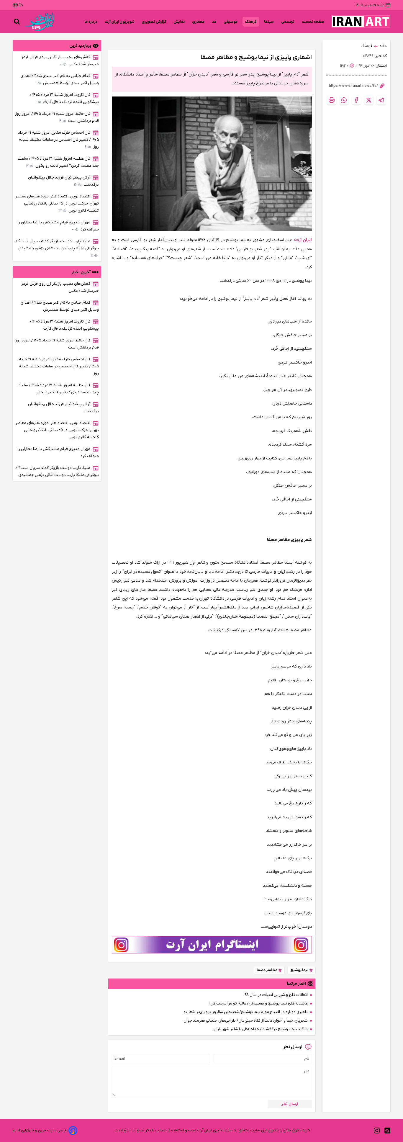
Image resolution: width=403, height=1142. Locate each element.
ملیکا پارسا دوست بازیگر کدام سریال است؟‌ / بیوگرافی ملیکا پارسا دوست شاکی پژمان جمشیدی (57, 248)
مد (214, 21)
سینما (269, 21)
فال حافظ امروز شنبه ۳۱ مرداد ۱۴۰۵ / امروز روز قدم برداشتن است (57, 117)
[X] (368, 100)
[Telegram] (381, 100)
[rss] (387, 1131)
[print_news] (331, 100)
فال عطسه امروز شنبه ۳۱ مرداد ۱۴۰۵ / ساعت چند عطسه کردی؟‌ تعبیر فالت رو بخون (58, 162)
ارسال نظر (289, 1104)
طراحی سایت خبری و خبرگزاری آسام (40, 1130)
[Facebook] (356, 100)
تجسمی (288, 21)
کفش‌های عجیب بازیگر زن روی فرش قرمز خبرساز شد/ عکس (60, 61)
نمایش (179, 21)
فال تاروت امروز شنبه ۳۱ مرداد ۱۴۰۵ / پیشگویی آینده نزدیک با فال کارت (64, 98)
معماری (198, 21)
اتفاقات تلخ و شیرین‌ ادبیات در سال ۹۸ (276, 994)
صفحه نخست (313, 21)
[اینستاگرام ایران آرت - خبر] (212, 944)
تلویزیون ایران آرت (120, 21)
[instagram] (377, 1131)
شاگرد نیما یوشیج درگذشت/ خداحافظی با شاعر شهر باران (261, 1029)
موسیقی (231, 21)
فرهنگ (251, 21)
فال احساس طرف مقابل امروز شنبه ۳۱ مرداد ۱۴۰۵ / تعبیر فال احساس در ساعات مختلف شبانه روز (58, 139)
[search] (17, 21)
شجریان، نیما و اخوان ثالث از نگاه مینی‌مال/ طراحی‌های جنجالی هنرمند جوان (246, 1020)
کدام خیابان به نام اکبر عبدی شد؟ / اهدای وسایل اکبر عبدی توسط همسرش (60, 79)
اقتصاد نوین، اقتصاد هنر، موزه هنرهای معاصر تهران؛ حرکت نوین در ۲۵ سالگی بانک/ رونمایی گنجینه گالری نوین (57, 203)
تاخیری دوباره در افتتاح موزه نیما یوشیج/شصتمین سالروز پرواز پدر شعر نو (246, 1012)
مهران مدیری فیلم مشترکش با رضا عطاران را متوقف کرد (58, 226)
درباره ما (91, 21)
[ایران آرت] (360, 21)
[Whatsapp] (344, 100)
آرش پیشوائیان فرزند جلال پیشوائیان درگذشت (63, 181)
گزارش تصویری (154, 21)
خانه (383, 46)
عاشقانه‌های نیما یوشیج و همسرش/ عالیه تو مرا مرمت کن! (258, 1003)
